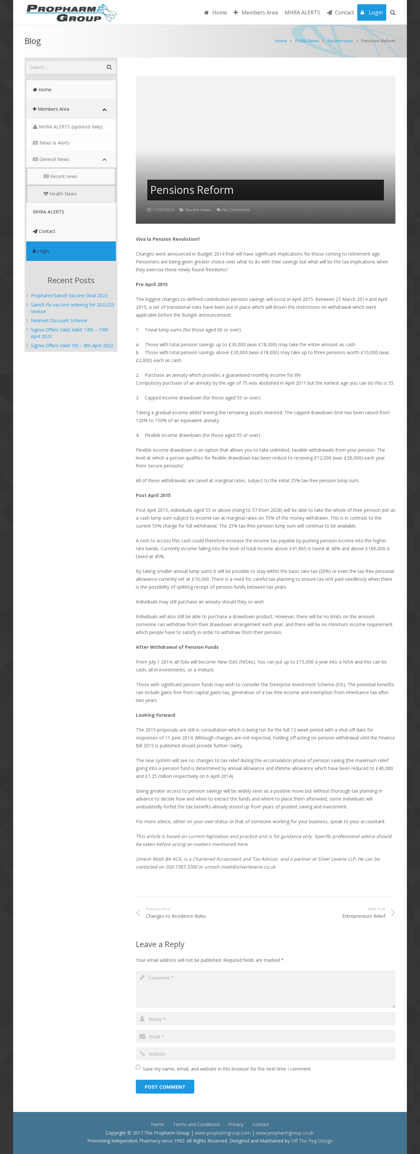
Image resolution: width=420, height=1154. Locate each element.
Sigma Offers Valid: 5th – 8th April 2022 (72, 345)
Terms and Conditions (196, 1124)
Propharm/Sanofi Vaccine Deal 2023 (69, 295)
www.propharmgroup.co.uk (284, 1133)
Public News (307, 41)
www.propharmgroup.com (223, 1133)
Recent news (340, 41)
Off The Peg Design (312, 1141)
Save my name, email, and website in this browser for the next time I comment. (227, 1069)
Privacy (235, 1124)
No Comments (236, 210)
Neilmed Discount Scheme (59, 320)
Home (281, 41)
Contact (260, 1124)
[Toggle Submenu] (104, 109)
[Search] (393, 12)
